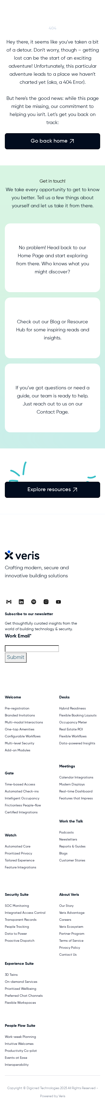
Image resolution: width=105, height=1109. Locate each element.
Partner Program (71, 934)
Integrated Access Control (25, 913)
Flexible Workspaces (20, 1003)
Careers (65, 920)
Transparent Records (21, 920)
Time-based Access (20, 784)
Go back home (52, 141)
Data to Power (16, 934)
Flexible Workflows (73, 736)
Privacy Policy (69, 947)
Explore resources (52, 489)
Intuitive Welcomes (19, 1044)
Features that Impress (76, 798)
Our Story (66, 906)
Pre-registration (17, 708)
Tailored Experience (19, 860)
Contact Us (68, 954)
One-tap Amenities (19, 729)
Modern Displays (72, 784)
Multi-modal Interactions (24, 722)
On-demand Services (21, 982)
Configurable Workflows (23, 736)
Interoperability (17, 1065)
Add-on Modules (17, 750)
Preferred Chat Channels (24, 996)
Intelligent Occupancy (22, 798)
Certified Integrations (21, 812)
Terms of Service (71, 941)
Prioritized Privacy (18, 853)
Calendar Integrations (76, 777)
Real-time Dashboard (76, 791)
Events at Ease (16, 1058)
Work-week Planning (20, 1037)
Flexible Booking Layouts (78, 715)
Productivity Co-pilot (21, 1051)
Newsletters (68, 839)
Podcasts (66, 832)
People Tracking (17, 927)
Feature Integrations (20, 867)
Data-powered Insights (77, 743)
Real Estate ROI (71, 729)
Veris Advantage (72, 913)
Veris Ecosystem (71, 927)
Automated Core (17, 846)
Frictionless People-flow (23, 805)
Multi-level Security (19, 743)
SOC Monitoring (17, 906)
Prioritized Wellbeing (20, 989)
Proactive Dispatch (19, 941)
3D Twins (11, 975)
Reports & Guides (72, 846)
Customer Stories (72, 860)
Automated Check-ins (22, 791)
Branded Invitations (20, 715)
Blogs (63, 853)
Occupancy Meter (73, 722)
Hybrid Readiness (72, 708)
